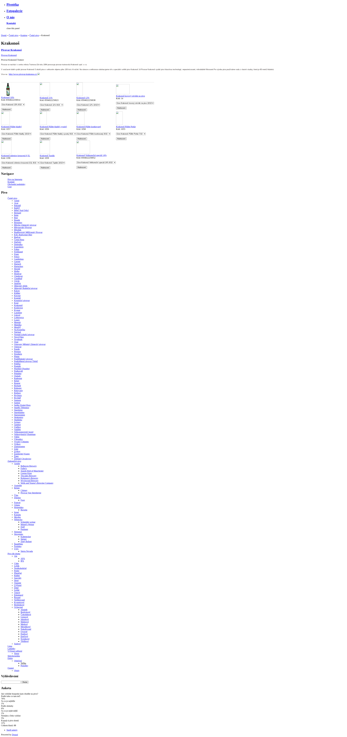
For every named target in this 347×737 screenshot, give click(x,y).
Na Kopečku (19, 330)
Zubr (16, 449)
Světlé (16, 590)
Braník (17, 220)
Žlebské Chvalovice (22, 459)
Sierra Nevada (27, 551)
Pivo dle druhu (14, 554)
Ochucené (18, 607)
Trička (23, 663)
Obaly (16, 670)
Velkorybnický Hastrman (25, 434)
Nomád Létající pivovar (24, 334)
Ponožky (24, 666)
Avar (16, 203)
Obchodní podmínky (16, 184)
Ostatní (11, 668)
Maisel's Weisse (27, 524)
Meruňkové (25, 627)
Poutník (17, 366)
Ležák (16, 566)
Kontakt (11, 23)
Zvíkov (17, 451)
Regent (17, 383)
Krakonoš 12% (82, 98)
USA (16, 549)
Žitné (16, 588)
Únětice (17, 427)
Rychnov (18, 395)
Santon (17, 403)
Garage (17, 261)
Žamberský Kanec (22, 454)
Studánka (18, 420)
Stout (16, 580)
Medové (24, 624)
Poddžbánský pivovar (23, 359)
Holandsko (18, 507)
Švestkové (25, 639)
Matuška (17, 325)
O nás (11, 17)
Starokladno (19, 412)
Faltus (16, 249)
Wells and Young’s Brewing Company (37, 483)
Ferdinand (18, 252)
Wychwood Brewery (29, 480)
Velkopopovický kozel (23, 432)
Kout (16, 303)
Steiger (24, 539)
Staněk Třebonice (21, 407)
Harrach (17, 264)
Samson (17, 400)
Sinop (16, 653)
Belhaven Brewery (29, 466)
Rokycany (18, 390)
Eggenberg (18, 247)
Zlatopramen (19, 446)
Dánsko (17, 498)
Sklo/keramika (14, 656)
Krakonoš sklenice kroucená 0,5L (15, 155)
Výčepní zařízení (15, 651)
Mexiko (17, 517)
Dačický (17, 242)
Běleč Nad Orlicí (21, 210)
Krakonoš (18, 305)
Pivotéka (13, 4)
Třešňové (25, 641)
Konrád (17, 298)
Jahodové (25, 619)
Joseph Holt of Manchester (32, 471)
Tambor (17, 424)
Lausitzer (18, 312)
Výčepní (17, 585)
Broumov (18, 222)
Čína (16, 495)
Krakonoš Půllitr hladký (11, 127)
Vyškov (17, 444)
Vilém (16, 437)
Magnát (17, 322)
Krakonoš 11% (46, 98)
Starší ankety (12, 730)
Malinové (25, 622)
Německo (18, 519)
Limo (10, 646)
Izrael (16, 512)
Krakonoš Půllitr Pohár (126, 127)
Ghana (17, 505)
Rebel (16, 381)
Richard (17, 386)
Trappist (17, 583)
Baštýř (17, 208)
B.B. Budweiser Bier (23, 235)
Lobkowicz (19, 317)
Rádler (17, 575)
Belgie (17, 488)
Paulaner (24, 529)
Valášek (17, 429)
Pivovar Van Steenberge (31, 493)
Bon (16, 218)
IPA (22, 561)
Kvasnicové (19, 602)
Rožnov (17, 393)
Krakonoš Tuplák (47, 155)
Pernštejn (18, 354)
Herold (17, 269)
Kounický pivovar (22, 300)
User (10, 187)
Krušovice (18, 308)
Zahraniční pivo (14, 461)
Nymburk (18, 339)
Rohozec (18, 388)
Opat (16, 342)
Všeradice (18, 439)
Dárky (10, 658)
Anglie (17, 463)
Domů (4, 35)
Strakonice (18, 417)
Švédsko (17, 546)
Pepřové (24, 634)
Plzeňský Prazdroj (22, 368)
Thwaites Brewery (28, 476)
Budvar (17, 237)
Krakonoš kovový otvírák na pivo (130, 96)
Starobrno (18, 410)
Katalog (23, 35)
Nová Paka (19, 337)
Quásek (17, 376)
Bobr (16, 215)
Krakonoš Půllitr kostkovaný (88, 127)
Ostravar (17, 347)
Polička (17, 364)
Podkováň (18, 371)
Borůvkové (25, 612)
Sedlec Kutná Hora (22, 405)
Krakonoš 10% (7, 97)
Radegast (18, 378)
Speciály (17, 578)
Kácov (17, 291)
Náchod (17, 332)
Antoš (16, 200)
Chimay (24, 490)
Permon (17, 351)
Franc (16, 254)
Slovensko (18, 534)
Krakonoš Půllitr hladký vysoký (53, 127)
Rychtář (17, 398)
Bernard (17, 213)
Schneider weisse (28, 522)
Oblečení (18, 661)
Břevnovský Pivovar (23, 227)
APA (23, 558)
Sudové (17, 644)
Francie (17, 502)
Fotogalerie (15, 11)
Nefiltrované (19, 600)
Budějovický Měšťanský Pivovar (28, 232)
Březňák (17, 230)
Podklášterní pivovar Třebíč (26, 361)
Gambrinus (19, 259)
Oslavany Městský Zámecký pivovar (30, 344)
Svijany (17, 422)
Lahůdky (11, 648)
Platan (16, 356)
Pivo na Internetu (15, 179)
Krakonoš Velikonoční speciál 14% (91, 155)
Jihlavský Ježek (20, 286)
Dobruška (18, 244)
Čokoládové (26, 614)
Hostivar (17, 274)
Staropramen (19, 415)
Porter (16, 571)
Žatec (16, 456)
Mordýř (17, 327)
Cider (16, 563)
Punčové (24, 636)
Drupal (15, 734)
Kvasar (17, 310)
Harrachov (18, 266)
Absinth (24, 610)
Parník (17, 349)
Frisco (16, 256)
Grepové (24, 617)
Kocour (17, 295)
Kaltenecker (26, 536)
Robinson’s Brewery (29, 478)
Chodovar (18, 276)
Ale (15, 556)
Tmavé (17, 592)
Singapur (18, 532)
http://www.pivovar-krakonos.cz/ (23, 74)
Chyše (17, 281)
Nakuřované (26, 629)
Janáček (17, 283)
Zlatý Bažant (26, 541)
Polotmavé (18, 595)
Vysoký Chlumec (21, 442)
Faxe (23, 500)
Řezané (17, 597)
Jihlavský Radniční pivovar (25, 288)
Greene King (26, 473)
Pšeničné (18, 573)
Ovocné (24, 631)
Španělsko (18, 544)
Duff (23, 527)
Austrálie (18, 485)
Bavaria (24, 510)
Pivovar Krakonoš (11, 50)
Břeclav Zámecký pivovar (25, 225)
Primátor (17, 373)
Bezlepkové (19, 605)
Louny (17, 320)
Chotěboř (18, 278)
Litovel (17, 315)
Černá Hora (19, 239)
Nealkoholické (20, 568)
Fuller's (24, 468)
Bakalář (17, 205)
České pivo (13, 35)
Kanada (17, 515)
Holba (16, 271)
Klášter (17, 293)
